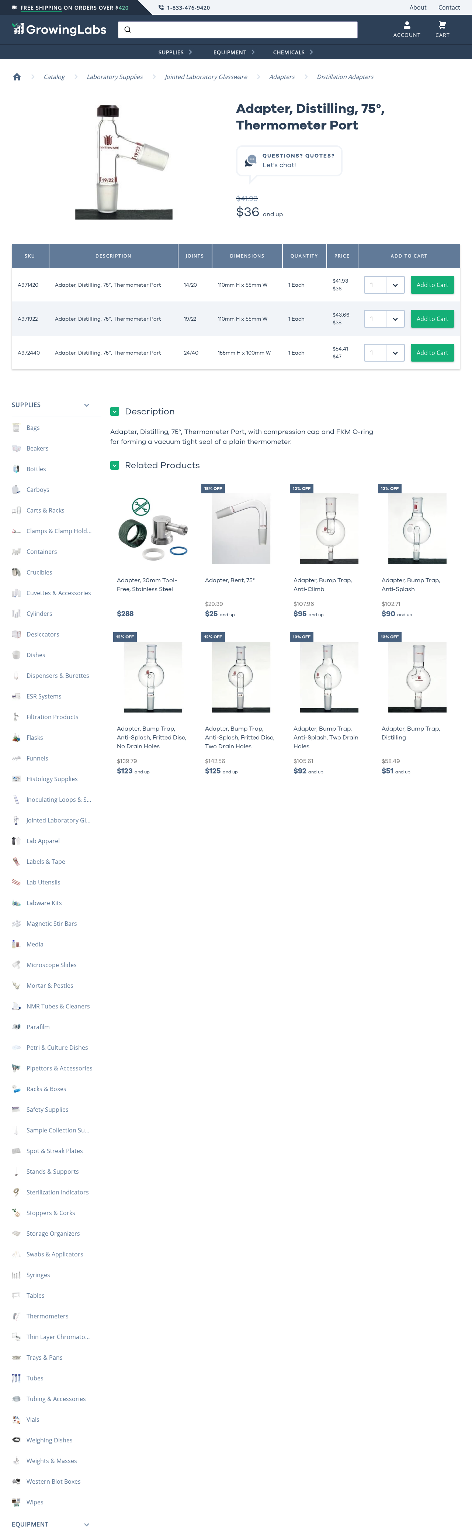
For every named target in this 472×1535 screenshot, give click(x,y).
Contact (449, 7)
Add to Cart (432, 285)
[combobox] (238, 29)
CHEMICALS (289, 52)
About (418, 7)
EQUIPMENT (230, 52)
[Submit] (127, 30)
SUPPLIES (171, 52)
